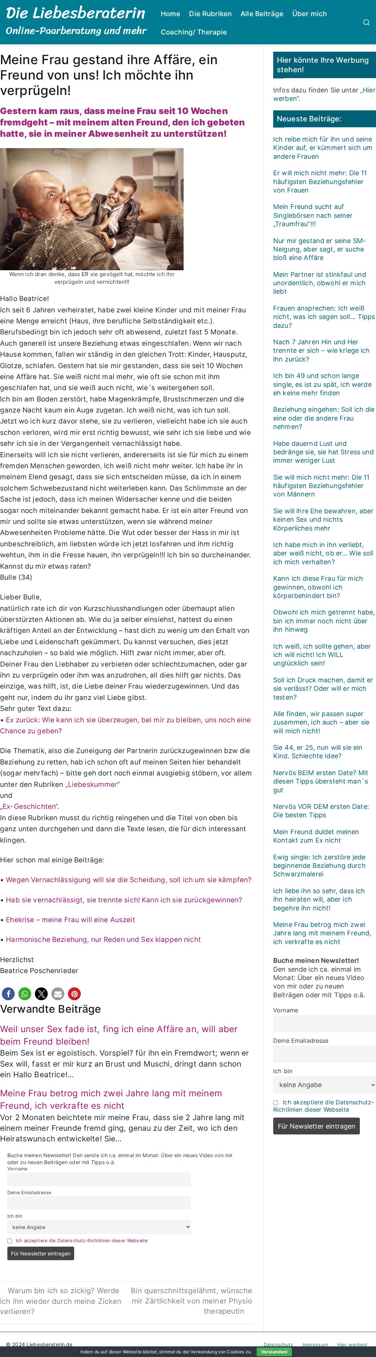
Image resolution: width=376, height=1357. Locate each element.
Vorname (17, 1168)
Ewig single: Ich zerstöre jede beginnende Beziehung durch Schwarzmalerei (319, 865)
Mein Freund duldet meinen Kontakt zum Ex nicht (316, 836)
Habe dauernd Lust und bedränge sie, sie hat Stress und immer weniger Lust (323, 452)
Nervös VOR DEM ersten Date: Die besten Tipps (321, 811)
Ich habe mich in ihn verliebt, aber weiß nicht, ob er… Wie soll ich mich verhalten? (323, 553)
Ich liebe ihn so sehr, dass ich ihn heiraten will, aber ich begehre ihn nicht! (319, 899)
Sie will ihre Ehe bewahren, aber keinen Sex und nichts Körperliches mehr (323, 519)
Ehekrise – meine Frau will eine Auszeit (70, 920)
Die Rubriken (210, 14)
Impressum (315, 1344)
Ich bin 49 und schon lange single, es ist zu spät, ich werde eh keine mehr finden (322, 384)
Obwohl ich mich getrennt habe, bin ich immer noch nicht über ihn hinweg (324, 620)
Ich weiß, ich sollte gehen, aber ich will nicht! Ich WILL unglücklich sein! (322, 654)
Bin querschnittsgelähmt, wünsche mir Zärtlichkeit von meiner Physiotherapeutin (191, 1301)
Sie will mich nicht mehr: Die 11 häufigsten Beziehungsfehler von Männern (321, 485)
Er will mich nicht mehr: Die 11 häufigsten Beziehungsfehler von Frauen (320, 181)
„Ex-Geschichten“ (28, 806)
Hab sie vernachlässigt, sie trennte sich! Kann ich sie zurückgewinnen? (124, 900)
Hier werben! (352, 1344)
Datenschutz (278, 1344)
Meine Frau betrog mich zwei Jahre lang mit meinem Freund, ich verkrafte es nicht (322, 933)
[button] (8, 993)
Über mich (309, 14)
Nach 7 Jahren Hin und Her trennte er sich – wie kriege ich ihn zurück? (321, 350)
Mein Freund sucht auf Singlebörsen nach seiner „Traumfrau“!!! (312, 215)
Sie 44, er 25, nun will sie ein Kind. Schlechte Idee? (317, 752)
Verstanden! (274, 1351)
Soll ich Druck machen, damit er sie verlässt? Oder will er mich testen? (323, 688)
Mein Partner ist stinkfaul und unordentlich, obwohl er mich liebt (319, 283)
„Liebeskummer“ (92, 784)
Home (171, 14)
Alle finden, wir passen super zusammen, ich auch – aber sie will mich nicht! (321, 722)
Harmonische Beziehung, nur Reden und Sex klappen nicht (103, 939)
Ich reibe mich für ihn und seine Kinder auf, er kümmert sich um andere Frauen (322, 147)
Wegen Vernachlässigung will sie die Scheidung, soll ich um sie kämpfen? (129, 880)
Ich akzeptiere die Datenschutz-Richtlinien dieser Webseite (82, 1240)
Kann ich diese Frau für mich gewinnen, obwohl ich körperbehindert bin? (318, 587)
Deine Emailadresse (29, 1192)
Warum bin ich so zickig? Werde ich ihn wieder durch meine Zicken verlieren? (61, 1301)
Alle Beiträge (262, 14)
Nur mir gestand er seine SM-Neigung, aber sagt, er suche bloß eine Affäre (319, 249)
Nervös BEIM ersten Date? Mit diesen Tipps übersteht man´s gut (320, 781)
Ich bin (14, 1216)
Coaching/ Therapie (194, 32)
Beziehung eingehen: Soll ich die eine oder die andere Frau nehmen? (324, 418)
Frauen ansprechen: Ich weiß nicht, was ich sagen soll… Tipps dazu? (324, 316)
